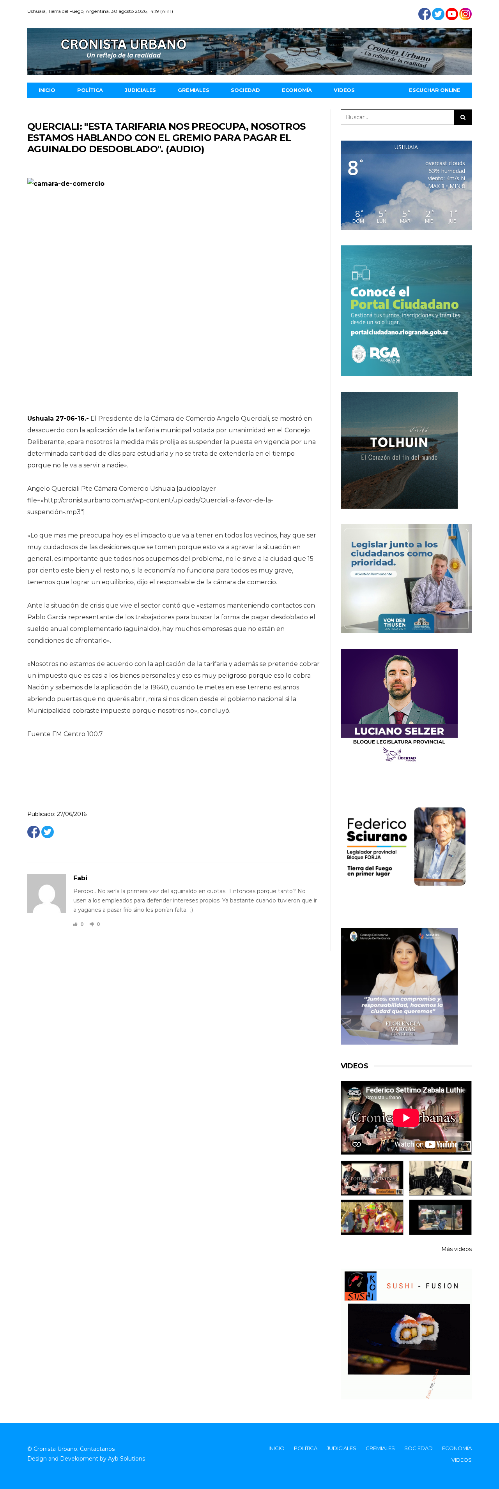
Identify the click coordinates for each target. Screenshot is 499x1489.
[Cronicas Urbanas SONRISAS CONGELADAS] (372, 1217)
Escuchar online (434, 90)
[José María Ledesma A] (440, 1217)
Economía (297, 90)
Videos (344, 90)
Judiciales (140, 90)
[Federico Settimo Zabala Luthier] (372, 1178)
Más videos (456, 1249)
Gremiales (193, 90)
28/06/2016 (103, 878)
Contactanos (97, 1448)
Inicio (47, 90)
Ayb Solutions (126, 1458)
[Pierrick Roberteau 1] (440, 1178)
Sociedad (245, 90)
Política (90, 90)
